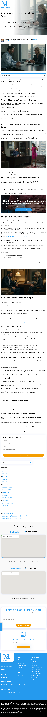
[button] (45, 5)
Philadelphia (16, 532)
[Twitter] (6, 677)
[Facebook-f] (1, 677)
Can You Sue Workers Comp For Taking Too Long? (17, 236)
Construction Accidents (7, 478)
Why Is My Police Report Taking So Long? (11, 516)
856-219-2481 (4, 693)
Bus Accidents (5, 474)
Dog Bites (4, 481)
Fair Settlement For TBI (7, 513)
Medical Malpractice (6, 486)
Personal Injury (5, 492)
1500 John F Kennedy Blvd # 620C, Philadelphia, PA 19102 (13, 684)
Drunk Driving (5, 482)
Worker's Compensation (7, 503)
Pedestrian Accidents (7, 490)
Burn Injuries (5, 473)
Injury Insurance (6, 484)
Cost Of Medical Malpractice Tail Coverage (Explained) (14, 515)
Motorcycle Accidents (7, 487)
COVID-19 (4, 479)
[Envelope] (4, 677)
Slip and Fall (5, 500)
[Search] (30, 462)
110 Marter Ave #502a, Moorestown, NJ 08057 (11, 692)
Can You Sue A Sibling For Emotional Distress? (16, 121)
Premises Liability (6, 494)
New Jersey (16, 568)
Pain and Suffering (6, 489)
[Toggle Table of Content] (44, 75)
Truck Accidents (6, 502)
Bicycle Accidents (6, 470)
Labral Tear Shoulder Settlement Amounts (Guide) (13, 511)
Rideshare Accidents (7, 497)
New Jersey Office (5, 689)
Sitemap (3, 669)
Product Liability (6, 495)
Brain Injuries (5, 471)
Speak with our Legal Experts (23, 209)
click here (35, 39)
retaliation (5, 185)
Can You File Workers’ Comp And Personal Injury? (17, 322)
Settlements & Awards (7, 498)
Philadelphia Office (6, 681)
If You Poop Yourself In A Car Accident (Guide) (12, 518)
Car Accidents (5, 476)
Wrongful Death (6, 505)
